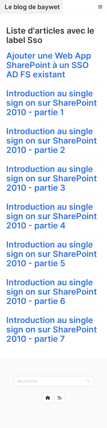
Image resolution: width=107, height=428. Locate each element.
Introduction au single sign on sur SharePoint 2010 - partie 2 (51, 140)
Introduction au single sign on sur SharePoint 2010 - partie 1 (51, 102)
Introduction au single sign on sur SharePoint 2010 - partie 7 (51, 329)
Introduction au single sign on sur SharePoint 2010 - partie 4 (51, 216)
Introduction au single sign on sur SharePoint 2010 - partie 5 (51, 253)
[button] (100, 7)
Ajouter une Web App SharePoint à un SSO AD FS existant (48, 65)
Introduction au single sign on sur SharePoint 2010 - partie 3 (51, 178)
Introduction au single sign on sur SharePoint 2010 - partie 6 (51, 291)
